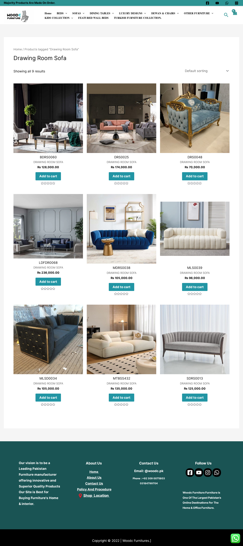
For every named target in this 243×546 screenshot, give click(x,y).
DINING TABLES (100, 13)
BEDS (60, 13)
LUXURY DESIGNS (130, 13)
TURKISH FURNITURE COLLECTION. (138, 18)
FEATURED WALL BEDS (93, 18)
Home (48, 13)
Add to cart (48, 176)
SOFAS (76, 13)
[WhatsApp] (227, 3)
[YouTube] (217, 3)
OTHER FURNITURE (197, 13)
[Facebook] (207, 3)
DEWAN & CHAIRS (163, 13)
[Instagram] (236, 3)
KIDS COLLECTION (57, 18)
